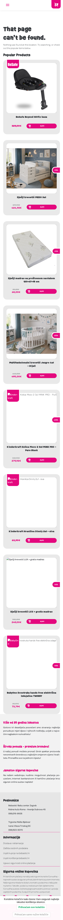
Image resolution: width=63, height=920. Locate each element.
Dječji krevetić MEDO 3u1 (31, 197)
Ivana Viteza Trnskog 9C (19, 825)
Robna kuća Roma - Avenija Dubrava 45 (27, 809)
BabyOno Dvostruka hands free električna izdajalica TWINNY (31, 694)
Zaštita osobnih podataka (15, 848)
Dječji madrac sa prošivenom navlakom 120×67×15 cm (31, 280)
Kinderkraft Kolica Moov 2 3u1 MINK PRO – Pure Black (31, 448)
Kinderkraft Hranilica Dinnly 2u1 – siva (31, 531)
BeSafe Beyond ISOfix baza (31, 117)
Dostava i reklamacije (13, 843)
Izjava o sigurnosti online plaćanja (19, 863)
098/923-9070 (15, 829)
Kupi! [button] (42, 126)
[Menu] (10, 5)
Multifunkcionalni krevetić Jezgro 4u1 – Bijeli (31, 364)
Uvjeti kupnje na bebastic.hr (16, 853)
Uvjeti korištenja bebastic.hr (16, 858)
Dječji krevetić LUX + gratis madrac (31, 611)
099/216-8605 (15, 813)
